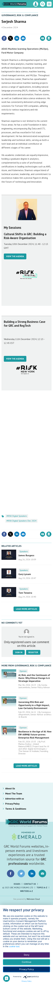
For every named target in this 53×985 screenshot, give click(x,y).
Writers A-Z (26, 891)
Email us (42, 873)
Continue (26, 962)
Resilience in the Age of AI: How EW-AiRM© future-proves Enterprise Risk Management (35, 734)
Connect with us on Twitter (21, 873)
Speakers (24, 551)
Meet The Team (13, 793)
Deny (26, 954)
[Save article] (49, 38)
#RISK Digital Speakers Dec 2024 (21, 520)
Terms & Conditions (15, 808)
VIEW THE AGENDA (15, 256)
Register (33, 652)
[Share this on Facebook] (4, 38)
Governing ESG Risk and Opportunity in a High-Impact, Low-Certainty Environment (34, 705)
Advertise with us (14, 798)
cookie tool (14, 946)
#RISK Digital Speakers (16, 516)
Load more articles (26, 609)
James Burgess (26, 555)
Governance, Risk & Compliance (19, 15)
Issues (17, 884)
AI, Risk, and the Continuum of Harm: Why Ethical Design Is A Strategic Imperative (34, 678)
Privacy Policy (12, 803)
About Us (10, 788)
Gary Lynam (24, 574)
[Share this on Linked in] (16, 38)
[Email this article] (23, 38)
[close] (51, 32)
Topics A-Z (42, 887)
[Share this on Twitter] (10, 38)
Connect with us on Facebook (10, 873)
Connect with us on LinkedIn (32, 873)
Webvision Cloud (33, 899)
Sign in (14, 32)
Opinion (23, 671)
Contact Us (30, 884)
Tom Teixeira (25, 592)
